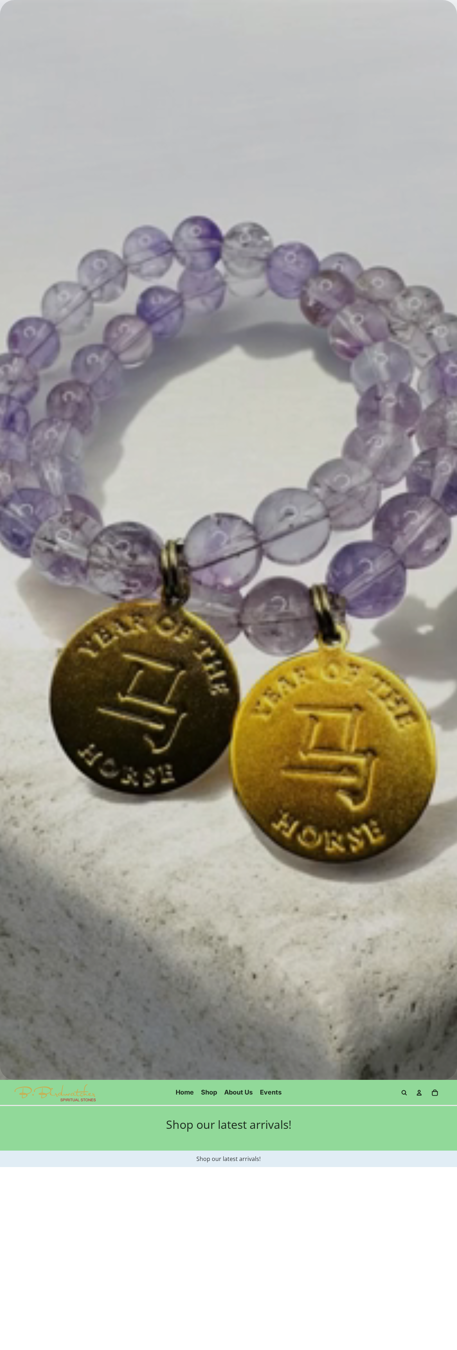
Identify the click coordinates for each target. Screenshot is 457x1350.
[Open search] (404, 1093)
